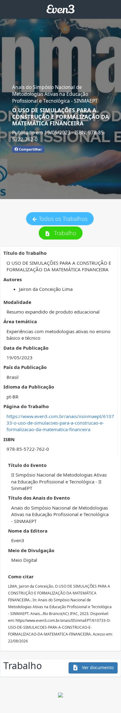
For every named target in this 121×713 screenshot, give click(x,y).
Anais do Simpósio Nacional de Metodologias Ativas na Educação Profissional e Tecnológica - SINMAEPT (55, 94)
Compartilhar (30, 149)
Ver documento (97, 667)
